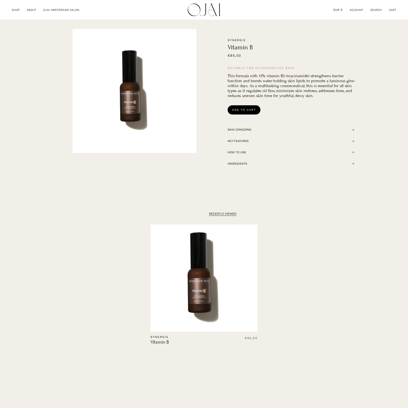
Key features (238, 141)
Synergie (237, 40)
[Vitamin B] (204, 278)
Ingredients (237, 163)
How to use (237, 152)
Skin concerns (239, 129)
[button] (15, 10)
